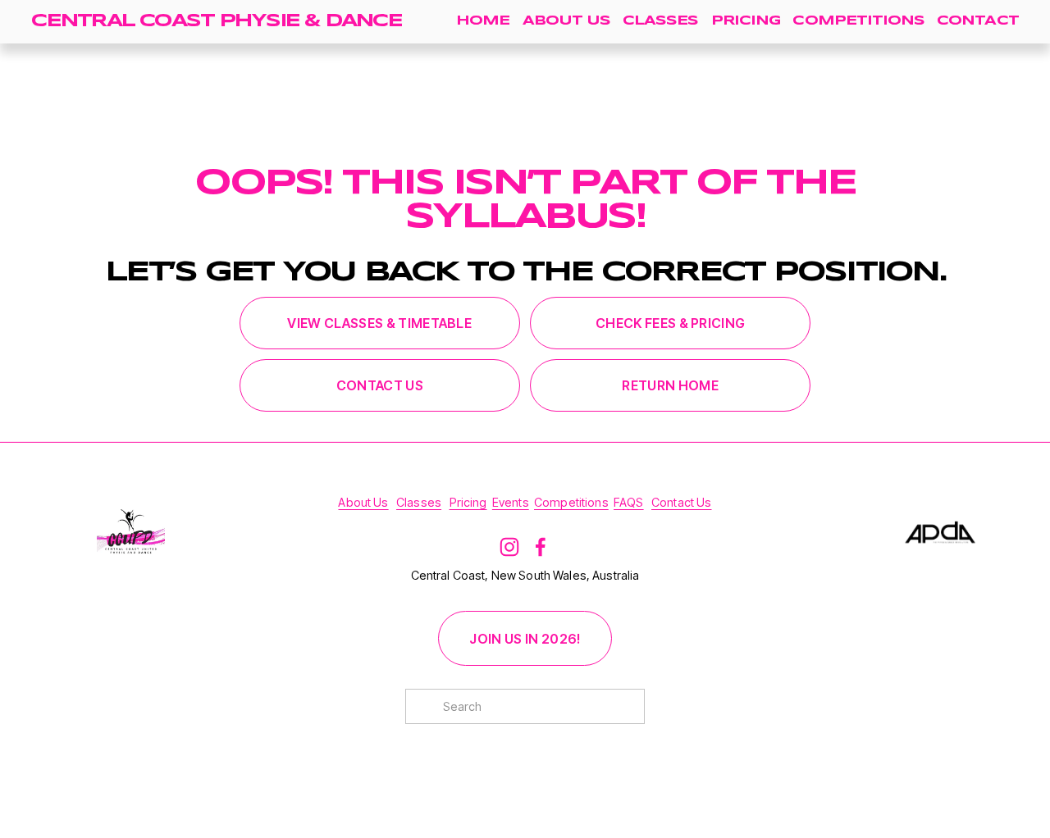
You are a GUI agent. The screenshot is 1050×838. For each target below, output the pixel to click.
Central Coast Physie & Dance (216, 21)
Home (482, 21)
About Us (566, 21)
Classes (660, 21)
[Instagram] (509, 547)
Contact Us (681, 502)
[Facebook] (540, 547)
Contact (977, 21)
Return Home (670, 385)
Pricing (745, 21)
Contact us (379, 385)
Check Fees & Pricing (670, 323)
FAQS (629, 502)
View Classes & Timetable (379, 323)
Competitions (858, 21)
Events (510, 502)
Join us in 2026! (524, 639)
